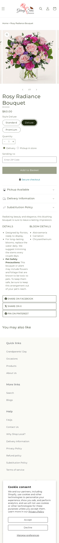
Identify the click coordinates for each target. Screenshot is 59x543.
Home (5, 23)
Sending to (13, 154)
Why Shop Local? (15, 434)
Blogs (9, 400)
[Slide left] (22, 89)
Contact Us (12, 427)
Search (10, 393)
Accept (28, 519)
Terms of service (15, 469)
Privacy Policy (36, 511)
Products (11, 366)
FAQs (9, 419)
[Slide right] (36, 89)
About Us (11, 373)
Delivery (11, 148)
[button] (40, 8)
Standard (11, 122)
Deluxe (29, 122)
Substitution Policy (16, 462)
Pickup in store (28, 148)
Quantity (7, 136)
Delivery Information (17, 441)
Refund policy (13, 455)
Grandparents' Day (16, 351)
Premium (11, 129)
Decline (28, 527)
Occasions (12, 358)
